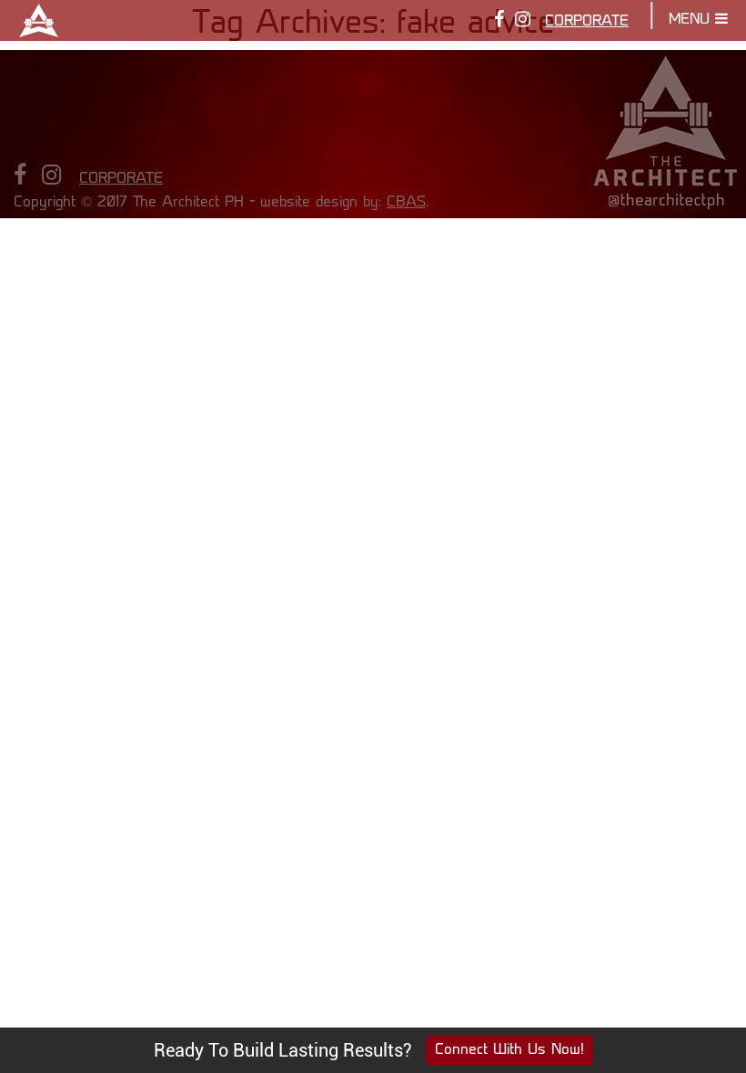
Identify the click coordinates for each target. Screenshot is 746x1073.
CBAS (406, 203)
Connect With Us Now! (509, 1050)
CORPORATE (587, 22)
